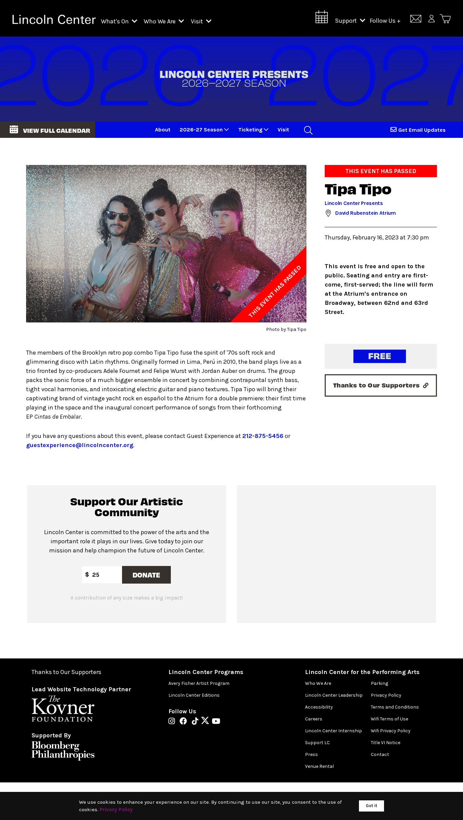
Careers (313, 719)
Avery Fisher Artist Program (198, 683)
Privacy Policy (386, 695)
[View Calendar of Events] (321, 19)
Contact (380, 754)
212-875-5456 (262, 436)
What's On (115, 21)
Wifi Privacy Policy (390, 731)
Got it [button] (371, 805)
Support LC (317, 742)
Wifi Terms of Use (389, 719)
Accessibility (319, 707)
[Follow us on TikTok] (197, 721)
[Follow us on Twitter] (206, 721)
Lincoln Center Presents (354, 203)
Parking (379, 683)
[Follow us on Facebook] (185, 721)
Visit (197, 21)
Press (311, 754)
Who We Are (160, 21)
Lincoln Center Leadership (334, 695)
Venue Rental (319, 766)
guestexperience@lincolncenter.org (79, 445)
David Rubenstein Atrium (365, 213)
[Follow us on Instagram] (173, 721)
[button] (47, 130)
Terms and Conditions (395, 707)
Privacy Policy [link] (116, 809)
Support (346, 20)
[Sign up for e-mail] (415, 20)
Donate (147, 574)
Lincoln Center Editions (194, 695)
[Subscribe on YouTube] (216, 721)
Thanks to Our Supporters (66, 672)
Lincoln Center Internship (333, 731)
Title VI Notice (385, 742)
